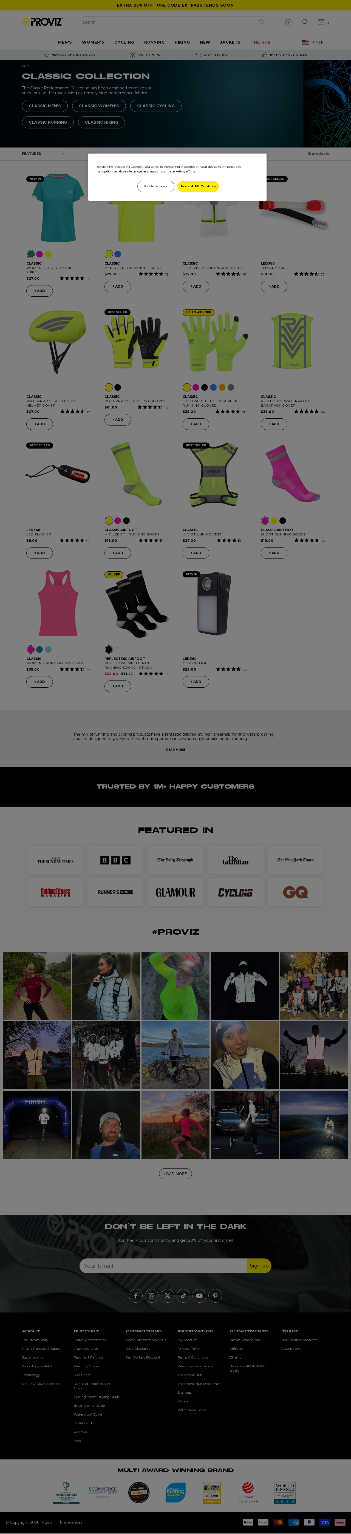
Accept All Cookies (198, 186)
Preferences (155, 186)
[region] (177, 177)
